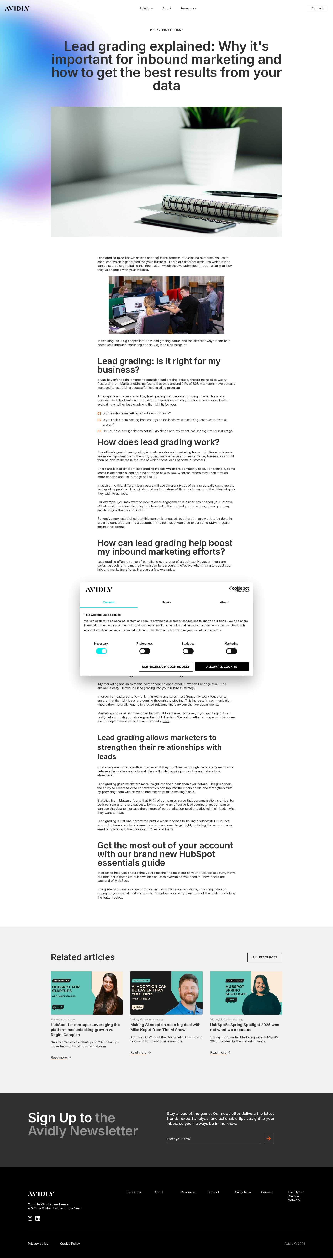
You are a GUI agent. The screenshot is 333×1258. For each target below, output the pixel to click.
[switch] (144, 651)
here (166, 721)
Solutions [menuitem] (134, 1192)
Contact (317, 8)
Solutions (146, 8)
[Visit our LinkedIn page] (37, 1218)
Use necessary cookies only (166, 666)
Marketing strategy (166, 30)
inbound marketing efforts (133, 345)
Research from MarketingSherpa (121, 383)
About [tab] (224, 602)
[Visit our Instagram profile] (30, 1218)
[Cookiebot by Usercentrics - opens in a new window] (232, 589)
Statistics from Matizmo (114, 800)
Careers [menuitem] (267, 1192)
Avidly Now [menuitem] (242, 1192)
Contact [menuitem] (213, 1192)
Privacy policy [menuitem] (38, 1243)
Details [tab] (166, 602)
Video (134, 1019)
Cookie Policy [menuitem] (70, 1243)
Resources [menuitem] (188, 1192)
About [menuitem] (158, 1192)
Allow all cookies (221, 666)
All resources (264, 957)
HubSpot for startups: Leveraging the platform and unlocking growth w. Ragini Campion (85, 1029)
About (166, 8)
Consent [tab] (108, 602)
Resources (188, 8)
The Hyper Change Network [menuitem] (296, 1196)
